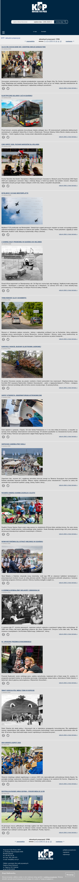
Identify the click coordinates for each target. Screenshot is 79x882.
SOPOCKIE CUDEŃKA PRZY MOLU (13, 444)
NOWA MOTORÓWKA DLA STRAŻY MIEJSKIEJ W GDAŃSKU (22, 541)
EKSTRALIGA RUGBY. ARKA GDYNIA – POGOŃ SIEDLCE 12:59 (23, 791)
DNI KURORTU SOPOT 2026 (11, 742)
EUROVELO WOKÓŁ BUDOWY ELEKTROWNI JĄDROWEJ (21, 346)
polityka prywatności (69, 850)
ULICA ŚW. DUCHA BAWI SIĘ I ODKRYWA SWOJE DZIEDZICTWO (24, 47)
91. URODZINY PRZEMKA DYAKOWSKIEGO (16, 641)
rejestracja (66, 854)
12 (61, 41)
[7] (51, 41)
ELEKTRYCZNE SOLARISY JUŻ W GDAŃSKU (17, 95)
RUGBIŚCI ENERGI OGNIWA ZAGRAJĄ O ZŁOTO (18, 493)
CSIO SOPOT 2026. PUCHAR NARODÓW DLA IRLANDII (20, 144)
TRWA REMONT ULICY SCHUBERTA (14, 298)
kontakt (43, 31)
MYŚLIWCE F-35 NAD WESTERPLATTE (15, 193)
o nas (35, 31)
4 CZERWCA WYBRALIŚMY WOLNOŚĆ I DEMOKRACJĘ (21, 590)
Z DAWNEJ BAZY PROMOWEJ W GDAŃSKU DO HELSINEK (22, 242)
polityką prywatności (50, 877)
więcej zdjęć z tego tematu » (68, 88)
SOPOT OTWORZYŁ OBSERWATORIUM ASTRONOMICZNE (22, 395)
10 (56, 41)
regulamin (66, 852)
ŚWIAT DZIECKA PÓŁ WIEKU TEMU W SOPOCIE (18, 690)
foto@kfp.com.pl (13, 859)
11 (58, 41)
